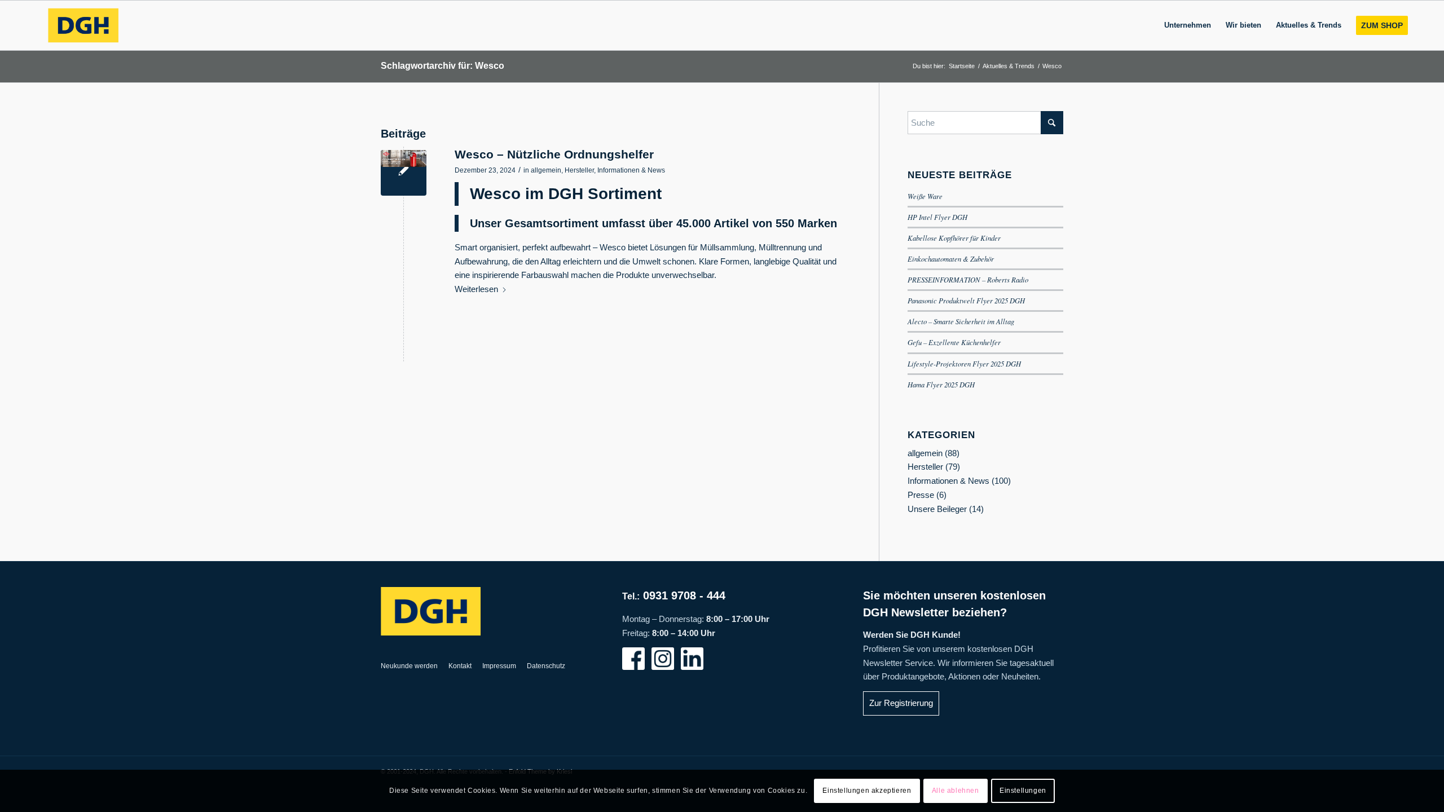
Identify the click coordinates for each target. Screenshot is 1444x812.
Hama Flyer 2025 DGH (941, 384)
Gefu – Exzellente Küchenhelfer (954, 342)
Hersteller (579, 170)
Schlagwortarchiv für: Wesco (442, 65)
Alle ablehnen (955, 791)
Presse (921, 495)
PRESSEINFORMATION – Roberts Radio (968, 279)
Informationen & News (631, 170)
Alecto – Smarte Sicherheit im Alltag (961, 321)
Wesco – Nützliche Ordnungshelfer (554, 154)
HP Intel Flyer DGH (937, 217)
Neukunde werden (409, 666)
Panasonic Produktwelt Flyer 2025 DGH (966, 300)
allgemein (546, 170)
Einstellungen (1023, 791)
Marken (817, 223)
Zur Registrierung (901, 703)
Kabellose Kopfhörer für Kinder (954, 237)
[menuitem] (1187, 25)
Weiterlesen (476, 289)
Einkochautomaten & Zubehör (951, 258)
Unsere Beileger (937, 509)
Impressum (499, 666)
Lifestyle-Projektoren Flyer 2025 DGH (964, 363)
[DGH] (83, 25)
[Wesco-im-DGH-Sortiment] (403, 173)
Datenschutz (546, 666)
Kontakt (460, 666)
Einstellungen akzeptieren (866, 791)
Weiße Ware (925, 196)
